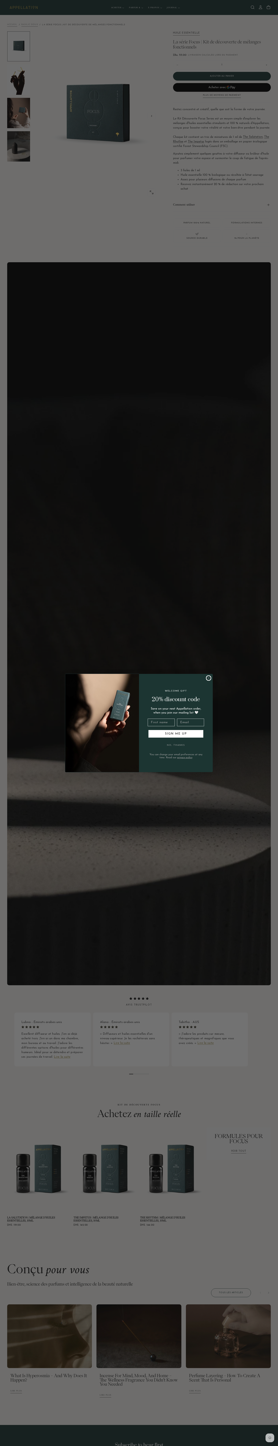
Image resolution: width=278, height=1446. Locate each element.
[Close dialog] (208, 678)
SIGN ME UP (176, 733)
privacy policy (184, 757)
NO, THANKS (176, 745)
